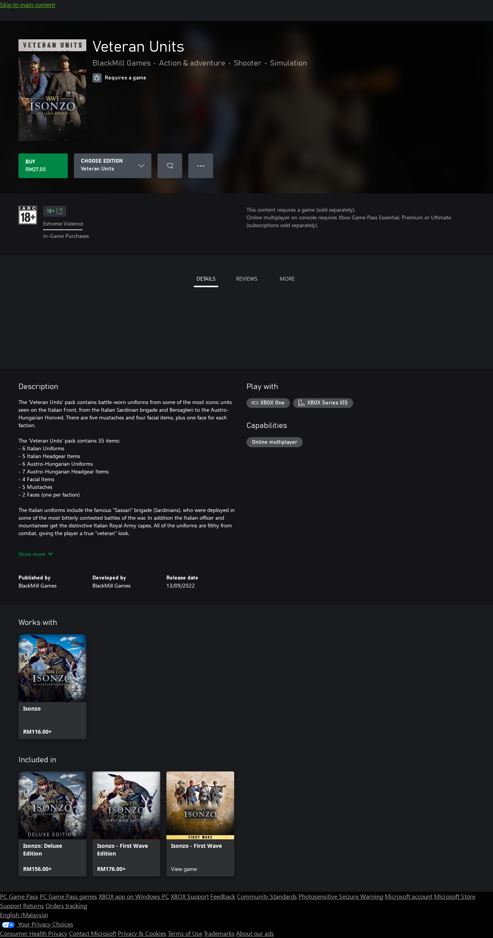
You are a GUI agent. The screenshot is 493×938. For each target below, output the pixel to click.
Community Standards (267, 896)
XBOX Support (190, 896)
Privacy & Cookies (142, 933)
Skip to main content (27, 4)
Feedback (222, 896)
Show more (31, 553)
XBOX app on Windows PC (134, 896)
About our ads (255, 933)
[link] (52, 686)
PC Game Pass (19, 896)
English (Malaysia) (24, 915)
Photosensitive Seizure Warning (340, 896)
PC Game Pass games (68, 896)
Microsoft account (409, 896)
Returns (33, 905)
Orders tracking (66, 905)
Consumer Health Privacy (33, 933)
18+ (51, 211)
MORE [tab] (287, 278)
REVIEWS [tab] (246, 278)
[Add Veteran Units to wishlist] (170, 165)
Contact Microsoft (92, 933)
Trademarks (219, 933)
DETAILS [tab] (205, 278)
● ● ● (201, 165)
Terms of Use (185, 933)
